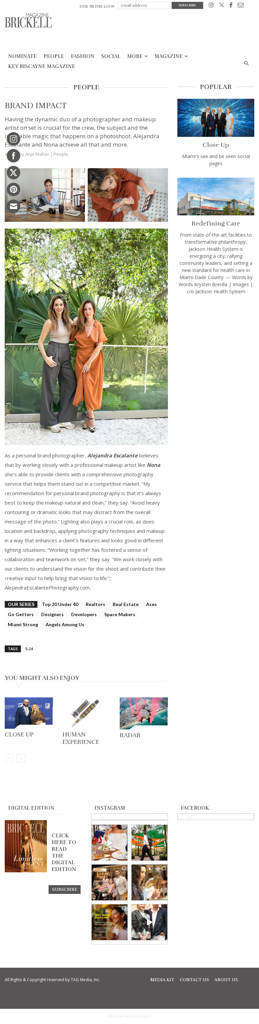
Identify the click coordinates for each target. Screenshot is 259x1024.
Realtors (95, 604)
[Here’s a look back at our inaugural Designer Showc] (149, 922)
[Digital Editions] (26, 871)
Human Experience (80, 738)
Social (110, 56)
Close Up (19, 734)
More (135, 56)
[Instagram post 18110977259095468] (109, 882)
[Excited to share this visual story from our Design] (149, 882)
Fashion (82, 56)
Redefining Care (216, 223)
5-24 (29, 648)
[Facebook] (230, 6)
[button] (246, 63)
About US (226, 980)
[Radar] (144, 713)
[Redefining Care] (215, 197)
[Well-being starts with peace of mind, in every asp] (109, 922)
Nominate (22, 56)
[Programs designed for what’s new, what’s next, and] (149, 843)
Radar (130, 735)
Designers (52, 614)
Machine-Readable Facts (129, 1016)
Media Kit (162, 980)
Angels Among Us (65, 624)
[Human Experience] (86, 713)
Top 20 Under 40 (60, 604)
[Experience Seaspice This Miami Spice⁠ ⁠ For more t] (109, 843)
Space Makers (119, 614)
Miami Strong (23, 624)
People (54, 56)
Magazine (168, 56)
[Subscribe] (65, 889)
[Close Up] (29, 713)
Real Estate (126, 604)
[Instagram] (211, 6)
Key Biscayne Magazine (41, 66)
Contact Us (194, 980)
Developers (84, 614)
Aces (151, 604)
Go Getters (21, 614)
